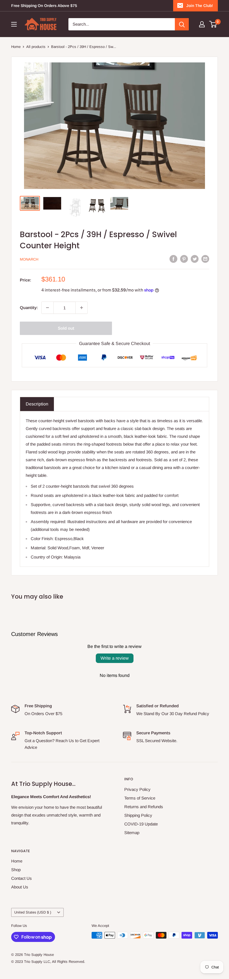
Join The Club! (199, 5)
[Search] (182, 24)
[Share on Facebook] (173, 259)
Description (37, 404)
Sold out (66, 328)
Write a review (115, 658)
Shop (16, 869)
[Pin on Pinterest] (184, 259)
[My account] (202, 24)
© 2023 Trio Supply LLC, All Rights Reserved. (48, 961)
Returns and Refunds (143, 806)
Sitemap (131, 832)
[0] (213, 24)
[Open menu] (14, 24)
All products (36, 47)
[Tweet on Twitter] (195, 259)
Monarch (29, 259)
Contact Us (21, 878)
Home (16, 47)
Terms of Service (139, 798)
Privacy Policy (137, 789)
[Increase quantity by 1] (81, 308)
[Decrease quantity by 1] (47, 308)
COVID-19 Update (141, 824)
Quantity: (29, 307)
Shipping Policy (138, 815)
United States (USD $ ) (32, 912)
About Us (19, 887)
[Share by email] (205, 259)
